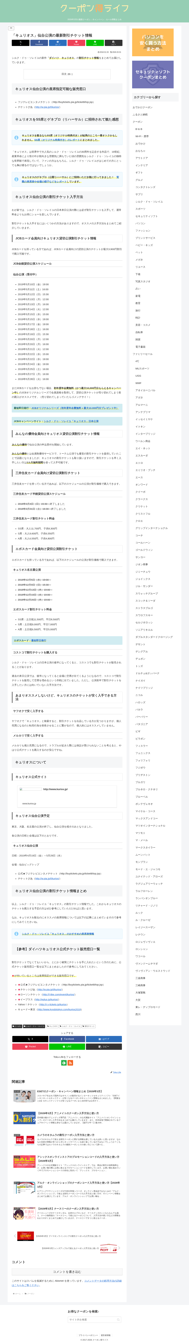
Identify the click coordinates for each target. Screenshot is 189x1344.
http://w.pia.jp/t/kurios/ (47, 107)
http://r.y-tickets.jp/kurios (53, 1004)
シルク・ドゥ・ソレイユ (35, 1026)
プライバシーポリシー (88, 1335)
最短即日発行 (38, 640)
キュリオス (53, 1026)
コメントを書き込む (67, 1271)
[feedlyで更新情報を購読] (64, 1063)
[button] (113, 43)
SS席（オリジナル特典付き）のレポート (57, 140)
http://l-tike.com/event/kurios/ (58, 994)
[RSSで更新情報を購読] (70, 1063)
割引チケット (90, 1026)
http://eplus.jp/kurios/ (46, 999)
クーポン (18, 1026)
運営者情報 (106, 1335)
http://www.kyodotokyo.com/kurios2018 (59, 1009)
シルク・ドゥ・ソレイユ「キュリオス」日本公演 (71, 421)
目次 (64, 74)
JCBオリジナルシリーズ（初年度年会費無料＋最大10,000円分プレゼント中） (75, 408)
